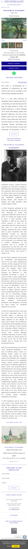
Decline (9, 546)
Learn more (22, 543)
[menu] (2, 1)
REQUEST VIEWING (14, 63)
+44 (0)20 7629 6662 (14, 77)
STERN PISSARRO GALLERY (14, 495)
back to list (5, 7)
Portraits (19, 4)
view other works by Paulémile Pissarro (14, 139)
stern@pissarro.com (15, 509)
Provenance (5, 82)
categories (14, 515)
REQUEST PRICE (14, 68)
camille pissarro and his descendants (14, 522)
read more (14, 134)
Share (25, 40)
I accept (16, 546)
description (22, 82)
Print (3, 40)
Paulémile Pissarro (14, 447)
